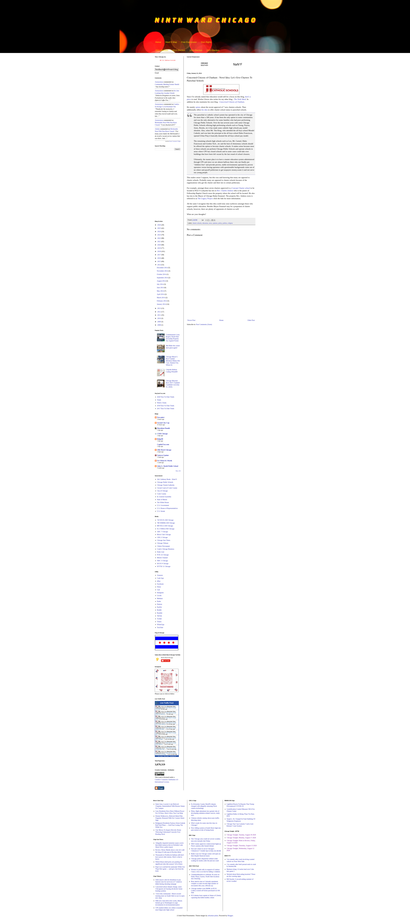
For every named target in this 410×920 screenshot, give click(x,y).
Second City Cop (163, 423)
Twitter (159, 619)
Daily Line (160, 552)
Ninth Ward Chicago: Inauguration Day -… (166, 748)
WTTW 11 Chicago (163, 566)
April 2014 (161, 294)
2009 (159, 322)
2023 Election (212, 50)
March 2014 (161, 297)
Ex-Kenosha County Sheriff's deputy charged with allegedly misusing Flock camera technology (204, 806)
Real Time (166, 756)
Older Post (251, 320)
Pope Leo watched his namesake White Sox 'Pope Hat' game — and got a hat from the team (170, 869)
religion (230, 223)
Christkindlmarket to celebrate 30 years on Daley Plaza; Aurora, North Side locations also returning (205, 876)
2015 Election (178, 50)
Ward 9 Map (171, 42)
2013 (159, 308)
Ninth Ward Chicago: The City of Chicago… (166, 753)
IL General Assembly (164, 497)
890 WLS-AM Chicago (165, 526)
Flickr (159, 587)
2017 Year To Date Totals (165, 408)
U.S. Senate (161, 511)
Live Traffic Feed (167, 703)
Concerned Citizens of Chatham (231, 102)
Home (158, 42)
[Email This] (206, 220)
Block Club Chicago (164, 534)
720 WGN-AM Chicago (165, 520)
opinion (215, 223)
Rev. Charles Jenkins (225, 191)
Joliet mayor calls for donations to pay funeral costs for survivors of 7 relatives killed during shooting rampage (168, 882)
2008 (159, 325)
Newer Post (191, 320)
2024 (159, 231)
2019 (159, 248)
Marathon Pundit (163, 428)
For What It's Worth (164, 461)
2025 (159, 228)
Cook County (161, 494)
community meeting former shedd (167, 84)
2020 (159, 245)
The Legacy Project (205, 198)
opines (198, 107)
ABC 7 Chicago (162, 532)
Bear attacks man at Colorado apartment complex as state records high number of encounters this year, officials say (204, 883)
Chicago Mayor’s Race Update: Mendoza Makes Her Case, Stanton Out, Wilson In (173, 361)
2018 (159, 251)
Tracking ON (173, 756)
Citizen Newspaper (163, 546)
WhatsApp (160, 624)
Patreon (159, 604)
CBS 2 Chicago (162, 537)
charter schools (197, 223)
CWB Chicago (162, 434)
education (205, 223)
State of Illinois (162, 499)
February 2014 (162, 301)
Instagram (160, 593)
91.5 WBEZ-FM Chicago (165, 529)
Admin (157, 129)
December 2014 (162, 268)
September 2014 (162, 278)
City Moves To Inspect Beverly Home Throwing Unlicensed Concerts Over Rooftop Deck (168, 832)
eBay (158, 581)
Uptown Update (163, 455)
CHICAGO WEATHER (221, 64)
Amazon (160, 575)
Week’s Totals (161, 403)
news (210, 223)
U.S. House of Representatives (167, 508)
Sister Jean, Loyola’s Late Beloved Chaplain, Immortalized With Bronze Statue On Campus (170, 806)
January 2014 (161, 304)
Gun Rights (206, 42)
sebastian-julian (213, 915)
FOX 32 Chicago (163, 555)
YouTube (160, 627)
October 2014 (162, 274)
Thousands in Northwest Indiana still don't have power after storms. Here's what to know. (169, 857)
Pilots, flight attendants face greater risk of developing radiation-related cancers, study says (205, 813)
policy (220, 223)
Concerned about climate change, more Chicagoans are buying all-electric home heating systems (168, 889)
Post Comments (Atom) (204, 324)
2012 (159, 312)
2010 (159, 318)
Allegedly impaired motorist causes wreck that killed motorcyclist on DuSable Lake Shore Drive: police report (169, 845)
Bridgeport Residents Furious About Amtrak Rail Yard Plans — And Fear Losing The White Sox (170, 825)
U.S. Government (163, 505)
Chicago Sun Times (163, 540)
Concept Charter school (241, 188)
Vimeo (159, 622)
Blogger (230, 915)
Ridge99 (160, 439)
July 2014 (160, 284)
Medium (160, 598)
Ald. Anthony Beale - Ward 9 (167, 479)
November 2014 (162, 271)
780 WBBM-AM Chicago (166, 523)
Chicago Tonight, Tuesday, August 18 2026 (241, 835)
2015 (159, 261)
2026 (159, 225)
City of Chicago (162, 491)
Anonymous (159, 82)
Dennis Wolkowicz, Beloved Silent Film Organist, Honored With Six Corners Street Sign (169, 818)
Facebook (160, 584)
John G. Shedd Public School (167, 466)
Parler (159, 601)
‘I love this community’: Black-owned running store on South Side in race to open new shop (169, 896)
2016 (159, 258)
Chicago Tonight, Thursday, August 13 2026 (242, 845)
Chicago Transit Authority (165, 485)
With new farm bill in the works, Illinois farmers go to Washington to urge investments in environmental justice (168, 903)
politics (225, 223)
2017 (159, 255)
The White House (163, 502)
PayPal (159, 607)
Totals (159, 400)
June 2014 (160, 287)
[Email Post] (202, 220)
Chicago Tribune (162, 543)
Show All (178, 471)
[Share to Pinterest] (214, 220)
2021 (159, 241)
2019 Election (195, 50)
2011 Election (161, 50)
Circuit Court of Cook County (167, 488)
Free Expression (189, 42)
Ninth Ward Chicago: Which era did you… (166, 713)
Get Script (160, 756)
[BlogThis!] (208, 220)
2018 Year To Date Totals (165, 406)
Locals (159, 595)
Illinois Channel (162, 558)
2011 (159, 315)
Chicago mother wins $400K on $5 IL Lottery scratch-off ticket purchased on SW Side (205, 890)
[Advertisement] (221, 301)
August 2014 (161, 281)
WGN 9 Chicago (162, 563)
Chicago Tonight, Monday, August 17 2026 (241, 838)
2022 (159, 238)
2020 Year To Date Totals (165, 397)
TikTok (159, 616)
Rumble (159, 613)
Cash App (160, 578)
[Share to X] (210, 220)
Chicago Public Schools (165, 482)
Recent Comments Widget (174, 141)
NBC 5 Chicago (162, 561)
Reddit (159, 610)
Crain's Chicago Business (165, 549)
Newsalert (160, 417)
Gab (158, 590)
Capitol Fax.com (163, 444)
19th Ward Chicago (164, 450)
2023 (159, 235)
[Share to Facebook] (212, 220)
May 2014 (160, 291)
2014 (159, 265)
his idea (205, 110)
